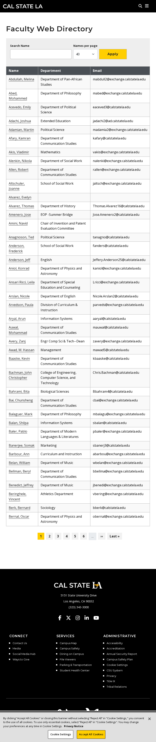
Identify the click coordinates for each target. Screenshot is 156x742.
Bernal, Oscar (19, 516)
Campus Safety (70, 648)
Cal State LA (23, 6)
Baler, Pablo (18, 431)
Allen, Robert (18, 169)
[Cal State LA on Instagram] (80, 618)
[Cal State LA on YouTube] (96, 618)
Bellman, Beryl (20, 471)
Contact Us (20, 643)
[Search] (140, 5)
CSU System (115, 670)
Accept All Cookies (91, 734)
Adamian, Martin (21, 129)
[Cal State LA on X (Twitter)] (70, 618)
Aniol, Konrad (19, 268)
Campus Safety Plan (120, 659)
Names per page (85, 45)
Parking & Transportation (76, 665)
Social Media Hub (24, 654)
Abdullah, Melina (21, 79)
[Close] (149, 718)
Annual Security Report (122, 654)
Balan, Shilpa (18, 423)
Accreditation (116, 648)
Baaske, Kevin (19, 358)
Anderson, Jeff (19, 260)
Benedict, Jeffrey (21, 485)
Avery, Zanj (17, 341)
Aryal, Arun (17, 318)
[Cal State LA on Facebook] (61, 618)
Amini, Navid (18, 223)
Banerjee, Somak (22, 445)
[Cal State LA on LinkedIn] (88, 618)
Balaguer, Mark (20, 414)
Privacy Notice (73, 726)
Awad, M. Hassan (21, 350)
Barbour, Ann (19, 454)
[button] (147, 5)
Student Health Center (75, 670)
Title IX (111, 681)
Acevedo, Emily (20, 107)
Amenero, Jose (20, 214)
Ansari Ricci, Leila (22, 282)
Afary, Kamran (19, 138)
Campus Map (68, 643)
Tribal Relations (117, 686)
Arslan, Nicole (19, 296)
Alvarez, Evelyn (20, 197)
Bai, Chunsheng (21, 400)
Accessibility (115, 643)
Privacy (111, 676)
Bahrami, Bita (19, 391)
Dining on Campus (72, 654)
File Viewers (68, 659)
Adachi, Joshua (20, 121)
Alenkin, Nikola (20, 161)
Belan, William (19, 462)
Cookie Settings (117, 665)
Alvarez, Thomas (21, 206)
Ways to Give (21, 659)
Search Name (19, 45)
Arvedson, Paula (21, 304)
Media (17, 648)
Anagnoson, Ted (21, 237)
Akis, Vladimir (19, 152)
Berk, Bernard (19, 507)
